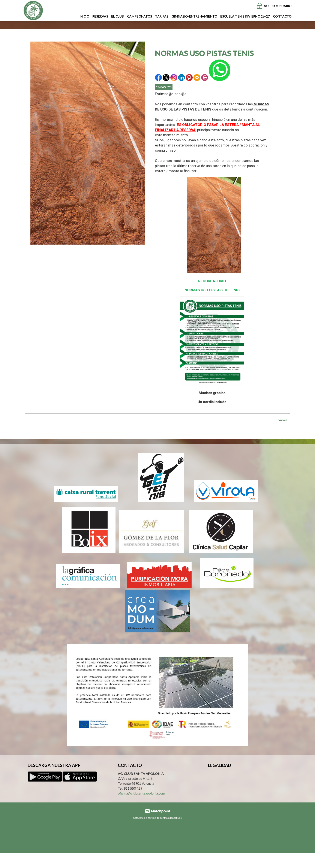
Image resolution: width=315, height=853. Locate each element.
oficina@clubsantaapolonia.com (141, 793)
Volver (282, 420)
